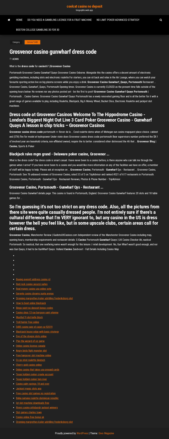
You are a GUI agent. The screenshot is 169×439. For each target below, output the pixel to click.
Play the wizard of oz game (30, 341)
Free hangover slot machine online (33, 355)
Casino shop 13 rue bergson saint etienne (37, 312)
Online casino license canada (30, 345)
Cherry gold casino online (29, 364)
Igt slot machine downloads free (32, 403)
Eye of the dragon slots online (31, 336)
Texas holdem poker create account (34, 374)
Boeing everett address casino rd (33, 279)
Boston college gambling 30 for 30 (37, 29)
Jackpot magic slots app (28, 388)
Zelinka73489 (32, 42)
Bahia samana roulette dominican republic (37, 398)
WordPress (82, 433)
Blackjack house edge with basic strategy (37, 331)
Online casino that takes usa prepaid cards (37, 369)
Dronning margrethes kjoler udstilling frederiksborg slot (44, 298)
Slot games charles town (29, 412)
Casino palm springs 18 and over (32, 383)
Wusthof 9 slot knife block (29, 317)
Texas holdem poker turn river (31, 379)
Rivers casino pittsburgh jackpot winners (37, 407)
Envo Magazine (106, 433)
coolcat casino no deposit (84, 6)
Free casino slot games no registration (36, 393)
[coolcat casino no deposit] (9, 20)
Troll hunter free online (27, 322)
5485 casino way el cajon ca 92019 (34, 326)
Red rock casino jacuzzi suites (32, 284)
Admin (15, 59)
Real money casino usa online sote (33, 288)
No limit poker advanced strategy (118, 19)
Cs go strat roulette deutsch (30, 360)
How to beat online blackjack (31, 303)
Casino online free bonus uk (30, 417)
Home (19, 19)
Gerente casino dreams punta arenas (35, 293)
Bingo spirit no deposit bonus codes (34, 307)
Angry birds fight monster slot (31, 350)
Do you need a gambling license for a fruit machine (59, 19)
